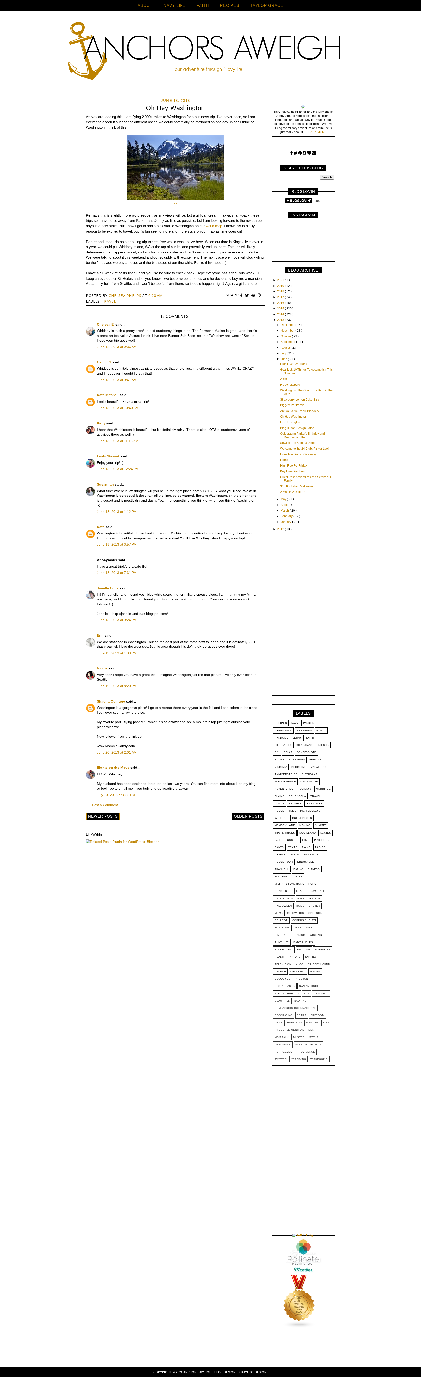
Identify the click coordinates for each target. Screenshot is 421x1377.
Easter (314, 905)
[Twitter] (295, 153)
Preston (301, 978)
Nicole (102, 668)
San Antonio (308, 986)
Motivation (295, 913)
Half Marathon (309, 898)
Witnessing (319, 1059)
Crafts (280, 854)
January (286, 522)
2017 (281, 297)
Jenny (297, 737)
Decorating (284, 1015)
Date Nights (284, 898)
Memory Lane (285, 825)
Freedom (317, 1015)
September (288, 342)
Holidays (305, 788)
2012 (281, 529)
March (285, 510)
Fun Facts (311, 854)
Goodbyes (282, 978)
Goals (279, 803)
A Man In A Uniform (292, 492)
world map (214, 226)
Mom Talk (282, 1037)
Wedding (281, 818)
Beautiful (282, 1000)
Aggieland (307, 832)
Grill (279, 1022)
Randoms (281, 737)
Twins (306, 847)
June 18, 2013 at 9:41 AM (117, 380)
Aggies (325, 832)
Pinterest (282, 935)
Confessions (307, 752)
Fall (278, 840)
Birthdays (309, 774)
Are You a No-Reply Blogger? (299, 411)
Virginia (281, 767)
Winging (316, 935)
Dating (298, 869)
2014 (281, 314)
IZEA (326, 1022)
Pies (309, 927)
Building (303, 949)
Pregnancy (283, 730)
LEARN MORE (316, 132)
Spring (300, 935)
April (284, 504)
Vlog (300, 964)
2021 (281, 280)
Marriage (323, 788)
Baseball (321, 993)
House (279, 810)
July (284, 353)
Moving (305, 825)
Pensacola (297, 796)
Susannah (106, 484)
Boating (300, 1000)
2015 (281, 308)
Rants (279, 847)
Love (306, 840)
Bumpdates (318, 891)
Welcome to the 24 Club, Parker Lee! (304, 448)
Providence (306, 1051)
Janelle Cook (108, 588)
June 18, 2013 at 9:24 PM (117, 620)
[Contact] (314, 153)
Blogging (298, 767)
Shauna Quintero (111, 701)
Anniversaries (286, 774)
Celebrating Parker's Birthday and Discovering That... (302, 435)
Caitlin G (104, 362)
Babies (320, 847)
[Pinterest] (300, 153)
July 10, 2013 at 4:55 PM (116, 795)
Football (282, 876)
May (284, 499)
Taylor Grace (285, 781)
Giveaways (314, 803)
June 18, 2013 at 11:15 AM (117, 441)
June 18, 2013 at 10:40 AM (118, 408)
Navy (295, 723)
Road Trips (283, 891)
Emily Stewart (108, 456)
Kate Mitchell (108, 395)
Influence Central (289, 1030)
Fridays (315, 759)
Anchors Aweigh (197, 1372)
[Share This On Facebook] (242, 295)
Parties (311, 956)
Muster (299, 1037)
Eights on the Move (113, 767)
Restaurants (285, 986)
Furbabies (323, 949)
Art (306, 993)
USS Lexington (290, 422)
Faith (310, 737)
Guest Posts (302, 818)
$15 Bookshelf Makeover (296, 486)
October (286, 336)
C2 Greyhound (319, 964)
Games (315, 971)
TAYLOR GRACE (267, 5)
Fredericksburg (290, 384)
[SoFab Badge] (303, 1235)
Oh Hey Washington (293, 416)
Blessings (297, 759)
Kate (101, 527)
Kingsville (305, 862)
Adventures (284, 788)
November (288, 330)
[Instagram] (304, 153)
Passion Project (308, 1044)
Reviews (295, 803)
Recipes (281, 723)
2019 (281, 286)
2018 (281, 291)
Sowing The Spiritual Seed (298, 443)
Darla (294, 854)
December (288, 325)
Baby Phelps (303, 942)
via (175, 203)
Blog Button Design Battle (297, 428)
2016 (281, 303)
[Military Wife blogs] (299, 1327)
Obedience (283, 1044)
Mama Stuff (309, 781)
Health (280, 956)
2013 (281, 320)
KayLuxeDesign (254, 1372)
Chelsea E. (106, 324)
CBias (288, 752)
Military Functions (289, 883)
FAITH (203, 5)
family (321, 730)
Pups (312, 883)
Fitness (314, 869)
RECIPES (229, 5)
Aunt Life (282, 942)
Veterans (298, 1059)
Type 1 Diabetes (287, 993)
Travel (109, 301)
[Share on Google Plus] (259, 295)
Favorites (282, 927)
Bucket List (284, 949)
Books (280, 759)
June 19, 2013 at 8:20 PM (117, 686)
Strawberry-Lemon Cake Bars (299, 399)
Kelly (101, 423)
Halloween (283, 905)
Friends (323, 745)
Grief (298, 876)
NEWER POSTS (103, 816)
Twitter (281, 1059)
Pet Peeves (283, 1051)
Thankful (282, 869)
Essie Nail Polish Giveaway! (298, 454)
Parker (308, 723)
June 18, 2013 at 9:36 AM (117, 347)
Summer (321, 825)
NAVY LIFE (174, 5)
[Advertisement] (303, 620)
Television (283, 964)
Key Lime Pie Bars (292, 471)
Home (284, 460)
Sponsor (315, 913)
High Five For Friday (293, 364)
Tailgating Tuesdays (305, 810)
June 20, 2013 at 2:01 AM (117, 752)
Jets (297, 927)
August (286, 347)
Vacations (318, 767)
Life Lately (283, 745)
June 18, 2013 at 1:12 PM (117, 512)
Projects (321, 840)
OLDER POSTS (248, 816)
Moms (279, 913)
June (284, 359)
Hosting (312, 1022)
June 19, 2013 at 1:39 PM (117, 653)
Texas (292, 847)
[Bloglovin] (309, 153)
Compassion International (295, 1008)
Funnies (292, 840)
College (281, 920)
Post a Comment (105, 805)
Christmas (304, 745)
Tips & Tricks (285, 832)
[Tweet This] (247, 295)
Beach (301, 891)
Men (311, 1030)
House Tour (284, 862)
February (287, 516)
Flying (280, 796)
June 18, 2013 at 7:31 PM (117, 573)
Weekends (304, 730)
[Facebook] (291, 153)
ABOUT (145, 5)
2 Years (285, 379)
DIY (277, 752)
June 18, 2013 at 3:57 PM (117, 544)
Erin (101, 635)
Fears (301, 1015)
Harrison (294, 1022)
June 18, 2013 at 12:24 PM (118, 469)
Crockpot (298, 971)
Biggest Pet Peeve (292, 405)
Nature (295, 956)
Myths (313, 1037)
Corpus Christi (304, 920)
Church (280, 971)
